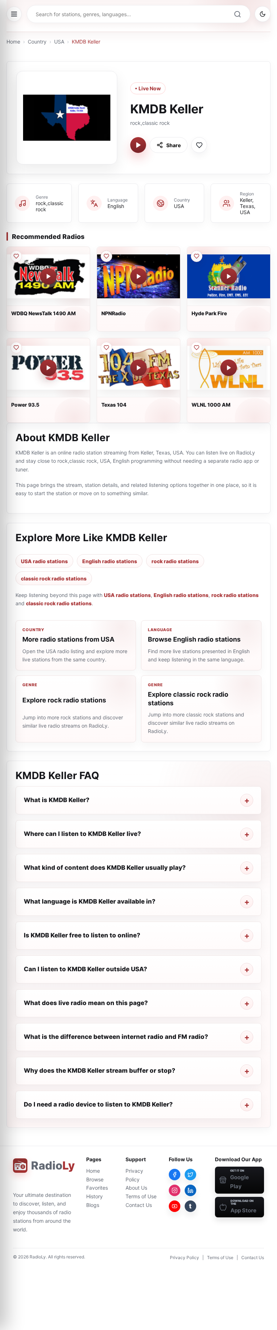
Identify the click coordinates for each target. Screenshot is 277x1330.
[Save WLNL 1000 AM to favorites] (196, 347)
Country (37, 42)
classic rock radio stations (54, 578)
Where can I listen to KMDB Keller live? (82, 833)
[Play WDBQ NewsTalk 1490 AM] (48, 276)
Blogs (92, 1205)
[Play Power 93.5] (48, 367)
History (94, 1196)
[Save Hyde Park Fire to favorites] (196, 256)
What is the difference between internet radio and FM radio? (116, 1036)
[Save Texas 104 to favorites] (106, 347)
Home (13, 42)
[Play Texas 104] (138, 367)
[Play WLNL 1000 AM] (228, 367)
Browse (95, 1179)
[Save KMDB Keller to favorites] (199, 145)
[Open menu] (14, 14)
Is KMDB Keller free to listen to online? (82, 935)
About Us (136, 1188)
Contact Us (139, 1205)
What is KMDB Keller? (56, 800)
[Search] (237, 14)
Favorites (97, 1188)
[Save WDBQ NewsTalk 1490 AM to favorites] (16, 256)
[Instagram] (174, 1190)
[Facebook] (174, 1174)
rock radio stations (175, 561)
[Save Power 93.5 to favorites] (16, 347)
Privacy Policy (184, 1257)
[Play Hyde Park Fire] (228, 276)
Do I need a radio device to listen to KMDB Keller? (98, 1104)
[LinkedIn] (190, 1190)
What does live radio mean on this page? (86, 1002)
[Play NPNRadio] (138, 276)
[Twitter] (190, 1174)
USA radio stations (44, 561)
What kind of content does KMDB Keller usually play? (105, 867)
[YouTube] (174, 1206)
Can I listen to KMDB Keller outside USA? (85, 969)
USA (59, 42)
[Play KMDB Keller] (138, 145)
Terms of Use (141, 1196)
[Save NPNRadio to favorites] (106, 256)
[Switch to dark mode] (263, 14)
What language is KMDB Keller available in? (89, 901)
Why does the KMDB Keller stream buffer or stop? (99, 1070)
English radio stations (109, 561)
